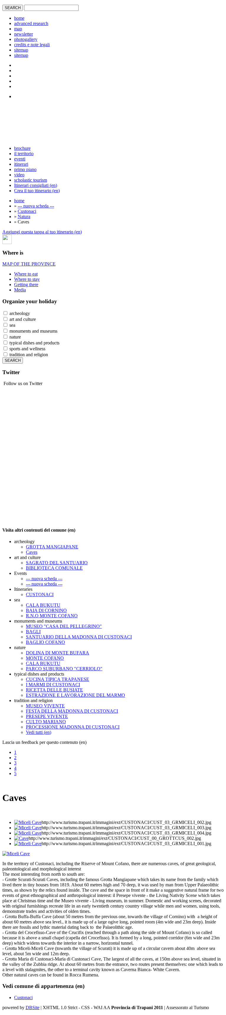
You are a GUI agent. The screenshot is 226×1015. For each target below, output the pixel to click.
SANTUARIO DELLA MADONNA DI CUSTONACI (79, 636)
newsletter (23, 34)
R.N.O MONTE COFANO (52, 615)
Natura (24, 216)
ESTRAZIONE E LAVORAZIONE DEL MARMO (75, 695)
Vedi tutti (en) (38, 732)
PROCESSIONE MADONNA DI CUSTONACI (72, 726)
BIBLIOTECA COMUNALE (54, 567)
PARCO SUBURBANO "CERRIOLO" (64, 668)
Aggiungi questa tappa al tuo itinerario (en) (42, 231)
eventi (19, 158)
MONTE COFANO (45, 658)
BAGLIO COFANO (45, 642)
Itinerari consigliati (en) (35, 185)
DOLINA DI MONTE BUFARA (57, 652)
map (18, 28)
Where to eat (26, 273)
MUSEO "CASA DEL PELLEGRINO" (64, 626)
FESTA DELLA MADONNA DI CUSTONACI (72, 711)
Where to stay (27, 279)
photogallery (25, 39)
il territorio (24, 153)
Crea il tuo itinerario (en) (37, 190)
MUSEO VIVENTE (45, 705)
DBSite (32, 1007)
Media (20, 289)
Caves (31, 552)
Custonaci (27, 211)
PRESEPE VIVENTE (47, 716)
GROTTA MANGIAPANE (52, 546)
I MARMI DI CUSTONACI (53, 684)
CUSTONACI (40, 594)
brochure (22, 148)
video (19, 174)
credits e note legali (32, 44)
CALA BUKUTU (43, 605)
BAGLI (33, 631)
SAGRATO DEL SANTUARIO (57, 562)
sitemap (21, 49)
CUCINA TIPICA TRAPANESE (57, 679)
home (19, 18)
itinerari (21, 164)
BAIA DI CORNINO (46, 610)
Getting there (26, 284)
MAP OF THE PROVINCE (29, 263)
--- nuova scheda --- (36, 205)
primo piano (25, 169)
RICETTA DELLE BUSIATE (54, 689)
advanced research (31, 23)
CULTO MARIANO (46, 721)
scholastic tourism (30, 180)
